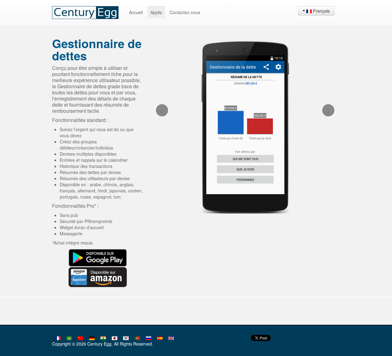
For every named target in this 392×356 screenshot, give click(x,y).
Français (321, 11)
